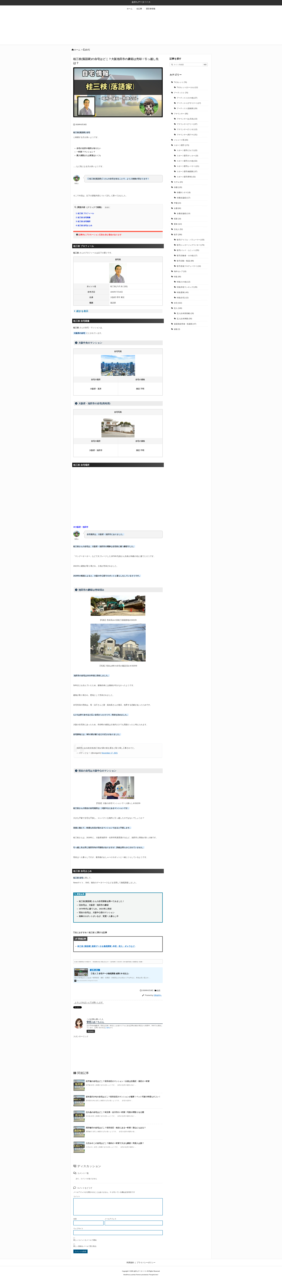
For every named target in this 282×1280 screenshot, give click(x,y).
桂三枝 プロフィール (85, 213)
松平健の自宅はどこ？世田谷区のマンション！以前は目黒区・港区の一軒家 (118, 1081)
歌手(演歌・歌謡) (185, 261)
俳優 (178, 187)
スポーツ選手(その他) (187, 161)
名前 (75, 1219)
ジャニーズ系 (181, 140)
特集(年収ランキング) (187, 287)
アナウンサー (181, 114)
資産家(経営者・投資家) (185, 324)
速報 (177, 329)
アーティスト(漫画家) (187, 108)
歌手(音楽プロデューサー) (189, 266)
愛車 (178, 224)
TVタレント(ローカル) (187, 87)
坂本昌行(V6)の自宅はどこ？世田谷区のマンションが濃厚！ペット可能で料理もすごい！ (123, 1097)
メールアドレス (110, 1219)
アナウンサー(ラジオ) (187, 129)
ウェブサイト (78, 1228)
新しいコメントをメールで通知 (84, 1240)
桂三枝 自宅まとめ (84, 225)
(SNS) (91, 1031)
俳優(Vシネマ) (183, 192)
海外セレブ (180, 271)
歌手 (178, 235)
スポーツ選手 (181, 145)
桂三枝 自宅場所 (83, 221)
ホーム (77, 50)
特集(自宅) (182, 298)
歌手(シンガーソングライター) (190, 245)
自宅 (88, 50)
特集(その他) (183, 282)
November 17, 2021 (110, 753)
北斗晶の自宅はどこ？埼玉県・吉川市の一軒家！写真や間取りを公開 (115, 1112)
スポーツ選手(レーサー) (188, 166)
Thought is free (153, 1274)
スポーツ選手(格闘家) (187, 171)
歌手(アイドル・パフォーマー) (190, 240)
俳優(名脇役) (183, 198)
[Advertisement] (141, 28)
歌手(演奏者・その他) (187, 256)
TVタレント (180, 82)
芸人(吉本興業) (184, 319)
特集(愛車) (182, 292)
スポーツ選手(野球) (186, 177)
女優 (177, 208)
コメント (76, 1196)
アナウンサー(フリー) (187, 124)
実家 (177, 219)
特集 (177, 277)
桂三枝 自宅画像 (83, 217)
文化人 (178, 229)
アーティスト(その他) (187, 98)
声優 (177, 203)
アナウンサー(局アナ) (187, 135)
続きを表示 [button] (82, 311)
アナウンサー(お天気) (187, 119)
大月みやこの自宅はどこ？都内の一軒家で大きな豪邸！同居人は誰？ (115, 1143)
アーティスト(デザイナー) (189, 103)
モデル (178, 182)
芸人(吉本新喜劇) (185, 313)
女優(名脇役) (183, 213)
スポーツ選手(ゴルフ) (187, 150)
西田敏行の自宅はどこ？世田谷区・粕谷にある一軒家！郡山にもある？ (116, 1128)
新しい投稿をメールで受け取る (84, 1246)
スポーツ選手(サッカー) (187, 156)
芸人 (178, 308)
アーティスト (181, 93)
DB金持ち (158, 995)
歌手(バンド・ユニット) (188, 250)
